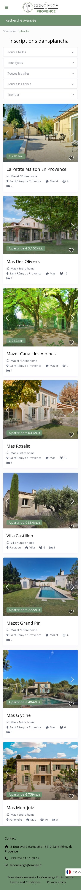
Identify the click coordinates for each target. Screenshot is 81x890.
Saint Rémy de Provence (25, 181)
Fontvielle (16, 819)
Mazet (15, 176)
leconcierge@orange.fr (26, 865)
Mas (13, 268)
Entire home (29, 176)
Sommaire (9, 31)
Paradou (15, 547)
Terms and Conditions (25, 882)
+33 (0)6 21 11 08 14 (24, 858)
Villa (13, 543)
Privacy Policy (56, 882)
